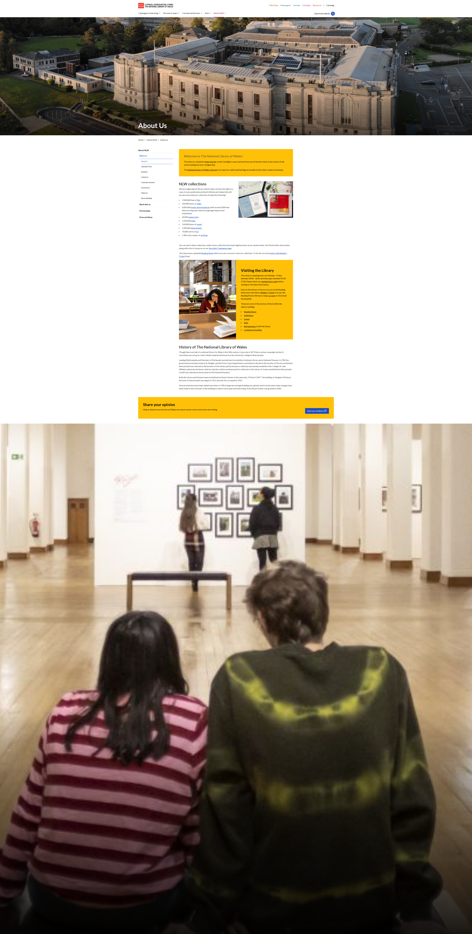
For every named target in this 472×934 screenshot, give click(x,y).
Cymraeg (330, 5)
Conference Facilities (253, 330)
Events (247, 319)
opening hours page (269, 281)
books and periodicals (200, 207)
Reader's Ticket (267, 292)
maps (193, 221)
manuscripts (193, 217)
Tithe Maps (273, 5)
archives (204, 235)
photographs (196, 228)
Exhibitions (248, 315)
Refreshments (250, 326)
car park (271, 295)
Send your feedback (315, 411)
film (198, 200)
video (199, 203)
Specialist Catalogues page (220, 248)
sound (199, 224)
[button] (159, 13)
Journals (296, 5)
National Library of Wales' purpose (202, 170)
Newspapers (285, 5)
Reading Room (207, 253)
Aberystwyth (210, 162)
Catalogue (306, 5)
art (197, 231)
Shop (246, 323)
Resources (317, 5)
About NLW (143, 150)
